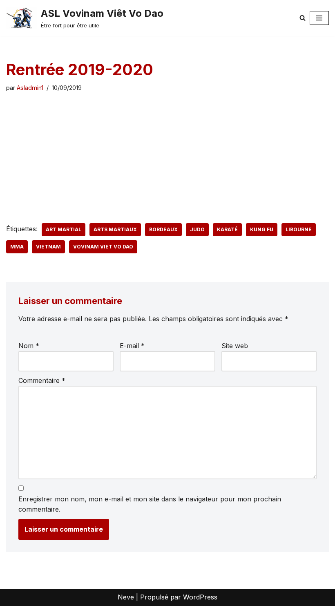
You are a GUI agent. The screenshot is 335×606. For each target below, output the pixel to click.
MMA (17, 247)
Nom (28, 346)
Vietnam (48, 247)
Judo (197, 229)
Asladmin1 (30, 87)
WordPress (200, 597)
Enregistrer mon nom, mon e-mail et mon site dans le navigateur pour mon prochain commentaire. (149, 504)
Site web (234, 346)
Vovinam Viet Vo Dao (103, 247)
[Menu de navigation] (319, 18)
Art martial (63, 229)
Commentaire (41, 380)
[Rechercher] (302, 18)
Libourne (299, 229)
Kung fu (261, 229)
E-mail (132, 346)
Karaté (227, 229)
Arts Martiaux (115, 229)
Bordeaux (163, 229)
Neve (126, 597)
